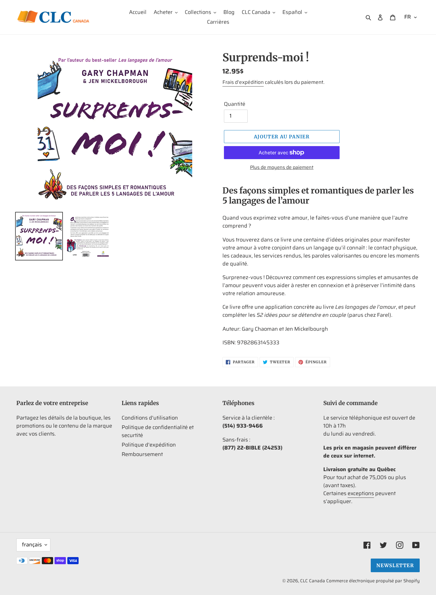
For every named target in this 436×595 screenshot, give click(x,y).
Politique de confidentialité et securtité (158, 431)
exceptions (361, 493)
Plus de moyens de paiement (282, 167)
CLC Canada (312, 580)
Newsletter (395, 565)
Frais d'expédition (243, 82)
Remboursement (142, 454)
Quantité (234, 104)
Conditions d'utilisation (150, 418)
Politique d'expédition (149, 445)
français (32, 544)
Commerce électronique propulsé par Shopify (373, 580)
